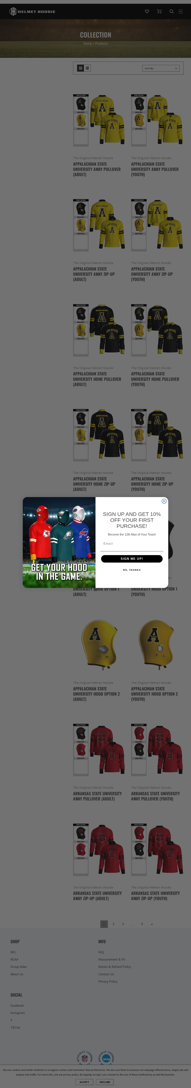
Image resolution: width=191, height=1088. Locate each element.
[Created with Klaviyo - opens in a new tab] (95, 589)
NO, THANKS (132, 570)
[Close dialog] (164, 501)
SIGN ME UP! (132, 558)
